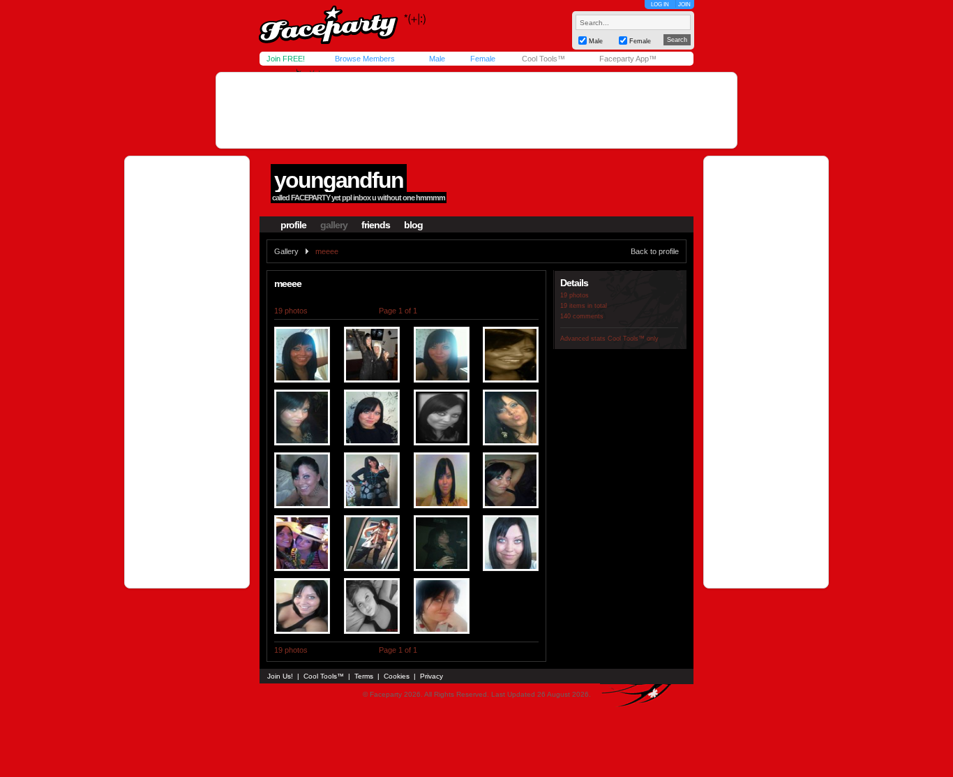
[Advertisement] (476, 110)
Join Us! (280, 676)
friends (375, 224)
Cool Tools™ (543, 58)
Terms (363, 676)
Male (437, 58)
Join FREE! (286, 58)
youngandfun (338, 180)
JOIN (684, 4)
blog (413, 224)
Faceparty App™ (627, 58)
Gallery (286, 251)
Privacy (431, 676)
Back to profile (655, 251)
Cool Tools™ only (633, 338)
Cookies (397, 676)
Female (482, 58)
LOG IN (660, 4)
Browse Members (365, 58)
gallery (333, 224)
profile (293, 224)
